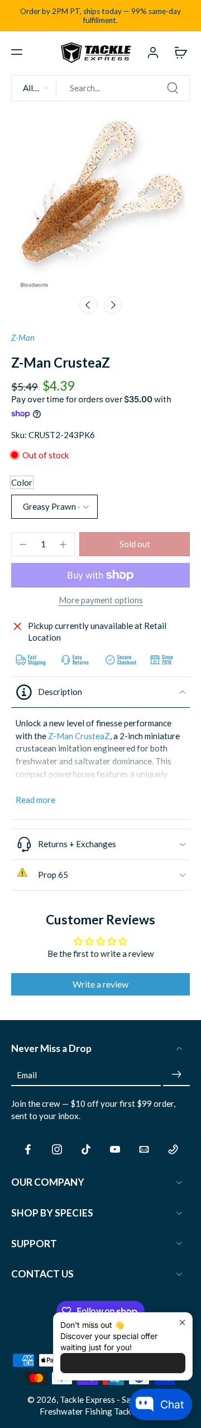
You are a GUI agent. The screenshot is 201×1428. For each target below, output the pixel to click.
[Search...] (172, 88)
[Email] (144, 1149)
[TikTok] (86, 1149)
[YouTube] (115, 1149)
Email (27, 1074)
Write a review (100, 984)
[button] (16, 52)
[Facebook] (28, 1149)
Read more (35, 800)
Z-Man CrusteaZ (79, 736)
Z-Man (23, 337)
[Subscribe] (176, 1075)
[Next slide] (113, 305)
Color (21, 482)
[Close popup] (182, 1322)
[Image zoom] (100, 199)
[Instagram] (57, 1149)
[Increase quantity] (63, 544)
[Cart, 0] (177, 52)
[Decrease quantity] (23, 544)
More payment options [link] (101, 600)
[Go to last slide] (88, 305)
